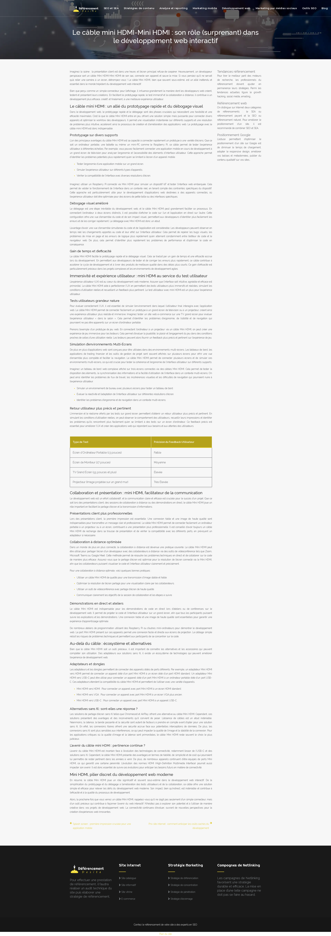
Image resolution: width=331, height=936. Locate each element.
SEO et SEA (111, 8)
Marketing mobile (205, 8)
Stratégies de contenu (139, 8)
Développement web (236, 8)
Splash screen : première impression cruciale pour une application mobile (102, 826)
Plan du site (165, 934)
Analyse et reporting (173, 8)
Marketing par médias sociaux (276, 8)
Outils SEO (309, 8)
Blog (325, 8)
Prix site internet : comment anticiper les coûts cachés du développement (179, 826)
